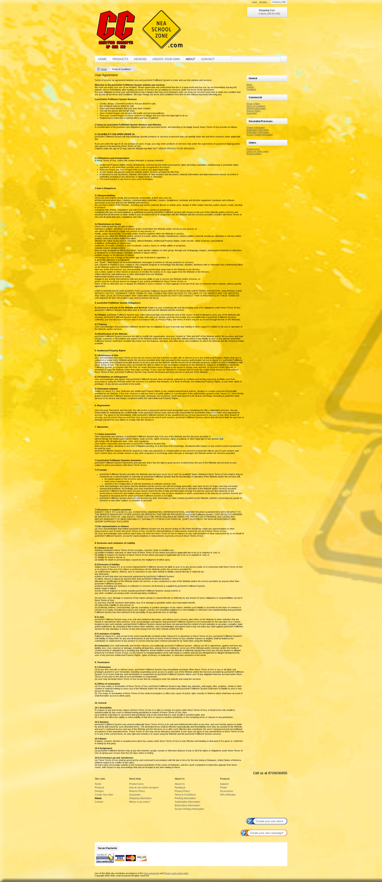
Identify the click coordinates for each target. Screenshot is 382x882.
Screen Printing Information (260, 134)
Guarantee (252, 113)
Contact (207, 59)
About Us (180, 784)
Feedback (251, 89)
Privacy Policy (253, 103)
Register (263, 2)
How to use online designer (144, 787)
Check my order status (258, 151)
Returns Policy (254, 111)
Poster (223, 787)
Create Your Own (166, 59)
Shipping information (256, 108)
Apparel (224, 784)
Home (102, 59)
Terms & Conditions (256, 106)
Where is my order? (139, 801)
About (190, 59)
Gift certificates (228, 794)
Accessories (226, 791)
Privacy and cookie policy (176, 873)
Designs (140, 59)
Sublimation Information (258, 130)
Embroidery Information (258, 132)
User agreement (151, 873)
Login (254, 2)
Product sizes (253, 149)
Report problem (254, 154)
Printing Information (256, 127)
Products (120, 59)
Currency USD (279, 2)
